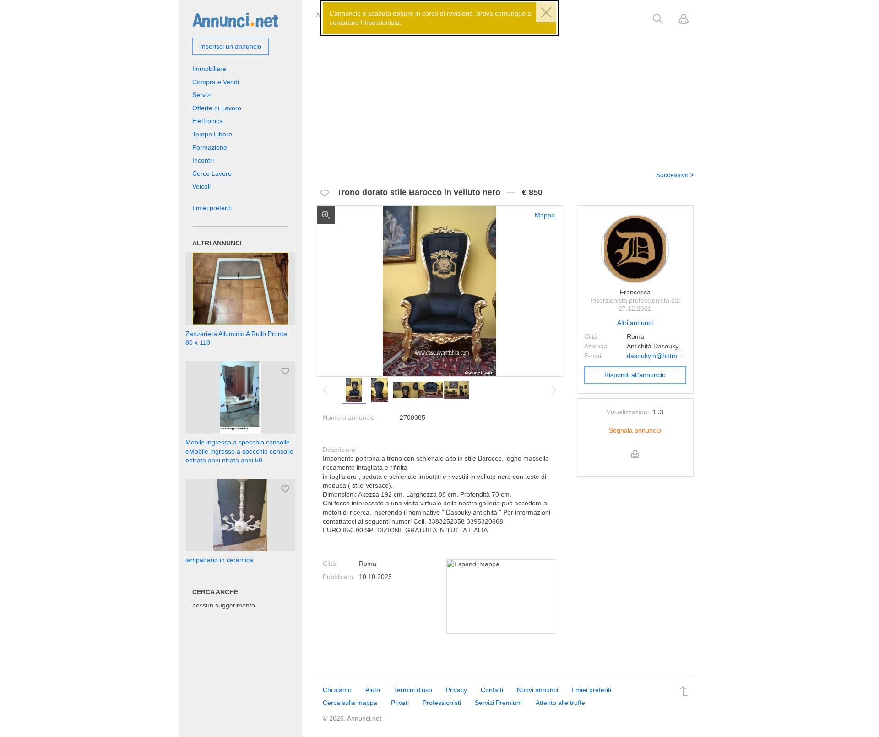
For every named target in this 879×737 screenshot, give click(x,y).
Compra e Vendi (215, 82)
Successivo (672, 175)
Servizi (202, 94)
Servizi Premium (498, 702)
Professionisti (442, 702)
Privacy (456, 690)
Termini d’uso (413, 690)
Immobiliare (209, 68)
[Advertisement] (505, 93)
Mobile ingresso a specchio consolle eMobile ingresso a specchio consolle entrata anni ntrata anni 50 (239, 451)
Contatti (492, 690)
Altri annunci (635, 322)
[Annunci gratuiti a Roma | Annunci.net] (235, 19)
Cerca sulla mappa (350, 702)
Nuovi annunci (537, 690)
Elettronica (207, 121)
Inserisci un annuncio (230, 46)
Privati (400, 702)
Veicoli (201, 186)
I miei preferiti (212, 207)
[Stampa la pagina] (635, 462)
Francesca (635, 292)
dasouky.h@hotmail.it (658, 355)
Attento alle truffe (560, 702)
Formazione (209, 147)
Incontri (203, 160)
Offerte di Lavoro (216, 108)
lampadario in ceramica (219, 560)
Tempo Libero (212, 134)
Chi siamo (337, 690)
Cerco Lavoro (212, 173)
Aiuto (372, 690)
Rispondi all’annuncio (635, 375)
